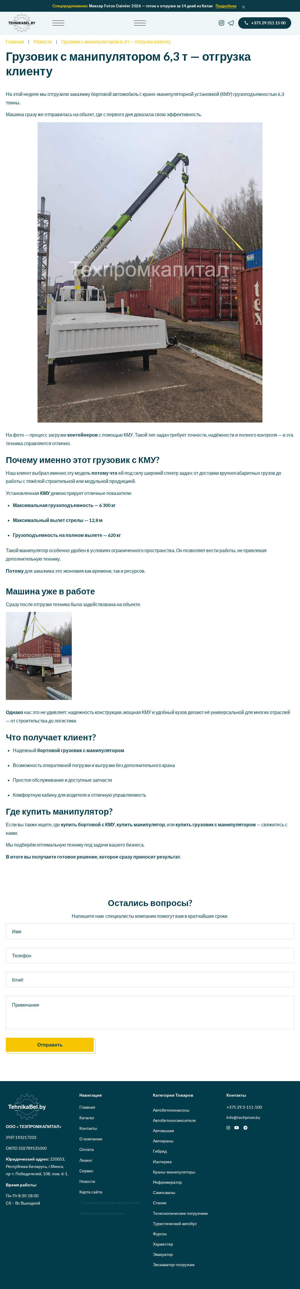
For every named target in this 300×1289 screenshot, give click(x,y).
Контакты (88, 1128)
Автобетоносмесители (174, 1120)
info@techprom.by (243, 1117)
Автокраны (163, 1140)
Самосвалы (164, 1192)
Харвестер (163, 1243)
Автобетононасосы (171, 1109)
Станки (159, 1202)
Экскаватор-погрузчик (174, 1264)
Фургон (160, 1233)
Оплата (86, 1149)
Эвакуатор (163, 1254)
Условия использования (102, 1213)
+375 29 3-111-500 (244, 1107)
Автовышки (163, 1130)
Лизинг (85, 1160)
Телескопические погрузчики (180, 1213)
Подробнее (226, 6)
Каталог (86, 1117)
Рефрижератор (167, 1182)
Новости (42, 41)
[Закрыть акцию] (243, 7)
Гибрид (160, 1151)
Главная (15, 41)
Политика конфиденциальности (109, 1202)
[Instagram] (221, 23)
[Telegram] (231, 23)
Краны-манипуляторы (174, 1171)
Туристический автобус (175, 1223)
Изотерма (162, 1161)
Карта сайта (90, 1191)
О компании (90, 1138)
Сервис (86, 1170)
